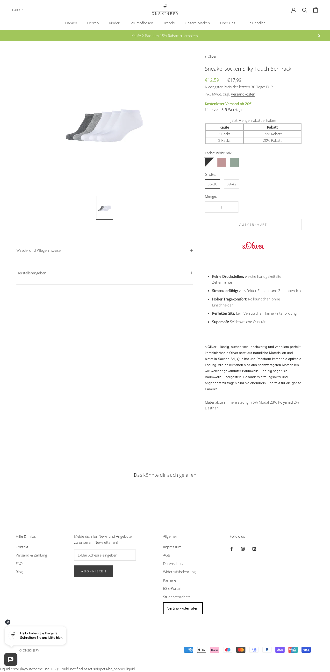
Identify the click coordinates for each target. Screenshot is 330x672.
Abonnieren (93, 571)
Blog (19, 571)
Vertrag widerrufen (182, 608)
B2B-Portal (171, 588)
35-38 (212, 184)
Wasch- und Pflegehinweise (38, 250)
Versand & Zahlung (31, 555)
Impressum (172, 546)
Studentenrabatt (176, 596)
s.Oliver (211, 56)
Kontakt (22, 546)
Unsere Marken (197, 22)
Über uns (227, 22)
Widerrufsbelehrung (179, 571)
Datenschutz (173, 563)
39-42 (232, 184)
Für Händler (255, 22)
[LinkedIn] (254, 549)
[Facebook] (231, 549)
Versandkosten (243, 94)
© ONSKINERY (29, 650)
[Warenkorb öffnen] (315, 10)
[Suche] (304, 9)
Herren (93, 22)
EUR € (16, 9)
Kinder (114, 22)
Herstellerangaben (31, 273)
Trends (169, 22)
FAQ (19, 563)
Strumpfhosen (141, 22)
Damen (71, 22)
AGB (166, 555)
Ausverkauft (253, 224)
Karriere (169, 580)
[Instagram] (243, 549)
